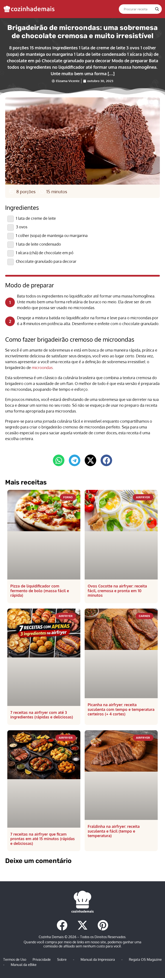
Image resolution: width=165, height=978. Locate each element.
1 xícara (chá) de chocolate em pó (44, 252)
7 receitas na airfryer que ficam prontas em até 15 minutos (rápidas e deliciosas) (42, 839)
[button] (58, 460)
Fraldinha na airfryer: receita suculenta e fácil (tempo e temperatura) (114, 831)
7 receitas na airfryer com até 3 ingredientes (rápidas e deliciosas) (41, 714)
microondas (42, 367)
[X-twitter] (82, 925)
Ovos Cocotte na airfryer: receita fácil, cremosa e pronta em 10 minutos (117, 591)
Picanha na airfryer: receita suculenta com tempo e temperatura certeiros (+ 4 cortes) (121, 709)
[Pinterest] (103, 925)
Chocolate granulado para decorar (46, 261)
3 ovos (21, 226)
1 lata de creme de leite (36, 218)
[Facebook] (62, 925)
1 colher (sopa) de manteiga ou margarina (52, 235)
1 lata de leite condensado (38, 244)
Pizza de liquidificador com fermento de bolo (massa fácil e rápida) (39, 591)
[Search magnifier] (157, 9)
